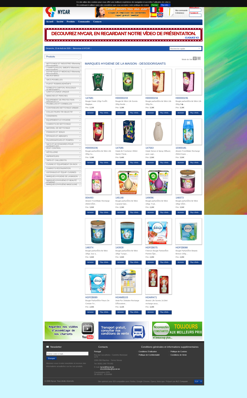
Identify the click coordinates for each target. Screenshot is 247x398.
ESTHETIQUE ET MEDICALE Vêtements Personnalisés (63, 72)
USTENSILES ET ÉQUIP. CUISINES (61, 172)
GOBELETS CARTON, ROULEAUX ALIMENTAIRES (61, 88)
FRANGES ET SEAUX (55, 132)
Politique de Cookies (179, 352)
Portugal (97, 352)
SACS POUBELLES (54, 80)
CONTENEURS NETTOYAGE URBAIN (62, 108)
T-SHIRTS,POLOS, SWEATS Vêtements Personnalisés (62, 68)
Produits (71, 21)
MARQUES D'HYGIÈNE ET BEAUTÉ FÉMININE (61, 180)
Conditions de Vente (179, 355)
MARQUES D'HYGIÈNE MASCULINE (61, 184)
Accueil (49, 21)
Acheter (90, 113)
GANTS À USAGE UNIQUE (57, 92)
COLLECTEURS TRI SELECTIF (59, 112)
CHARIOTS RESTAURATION (58, 168)
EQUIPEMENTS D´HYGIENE (58, 120)
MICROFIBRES (52, 76)
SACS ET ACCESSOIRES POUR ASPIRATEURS (59, 144)
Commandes (84, 21)
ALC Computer (182, 381)
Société (60, 21)
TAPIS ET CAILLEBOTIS (56, 160)
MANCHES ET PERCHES (57, 96)
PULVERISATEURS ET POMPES (59, 140)
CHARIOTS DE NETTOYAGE (58, 124)
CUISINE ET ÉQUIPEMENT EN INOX (61, 164)
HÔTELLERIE (52, 152)
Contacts (97, 21)
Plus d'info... (105, 113)
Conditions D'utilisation (148, 352)
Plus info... (165, 5)
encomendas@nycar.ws (110, 369)
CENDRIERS (51, 116)
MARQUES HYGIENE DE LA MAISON (62, 176)
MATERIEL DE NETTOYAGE (58, 128)
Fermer (155, 5)
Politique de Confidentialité (149, 355)
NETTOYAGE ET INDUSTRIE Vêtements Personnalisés (63, 64)
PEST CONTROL (53, 148)
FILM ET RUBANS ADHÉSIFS (58, 84)
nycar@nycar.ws (107, 367)
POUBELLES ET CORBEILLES (59, 104)
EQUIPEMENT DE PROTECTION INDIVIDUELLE (60, 100)
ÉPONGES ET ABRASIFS (57, 136)
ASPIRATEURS (52, 156)
